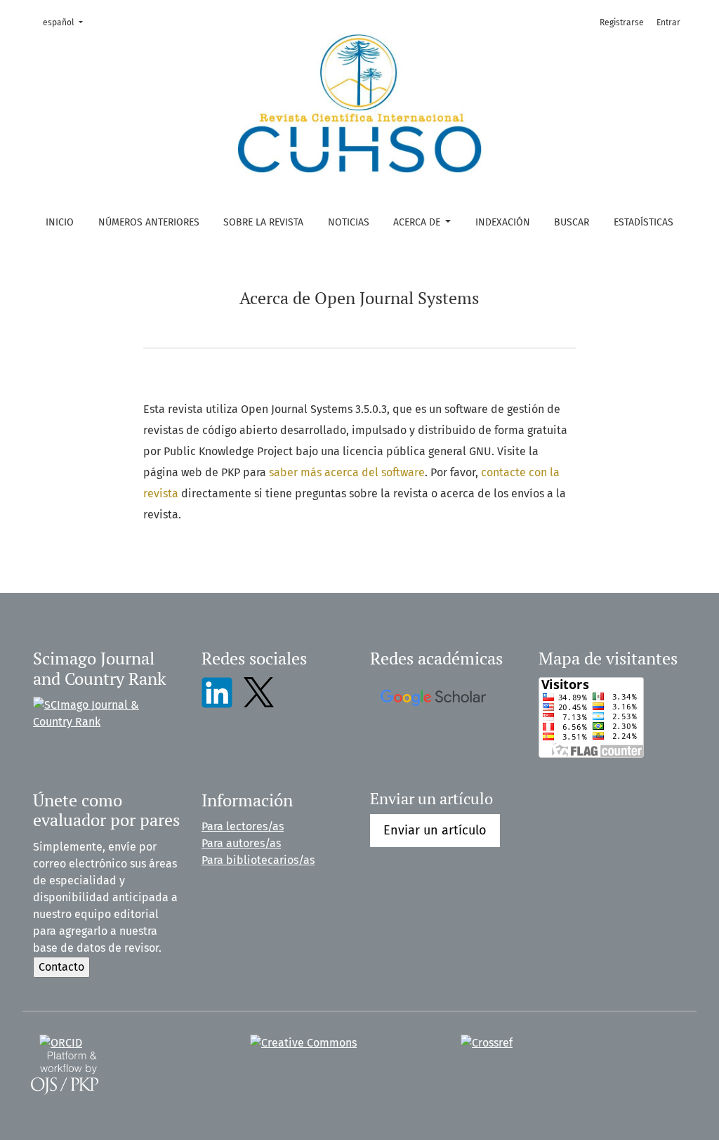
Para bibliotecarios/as (258, 860)
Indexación (502, 222)
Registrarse (622, 22)
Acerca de (418, 222)
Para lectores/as (243, 826)
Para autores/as (241, 843)
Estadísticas (643, 222)
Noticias (348, 222)
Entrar (668, 22)
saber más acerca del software (347, 472)
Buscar (571, 222)
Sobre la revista (263, 222)
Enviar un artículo (435, 830)
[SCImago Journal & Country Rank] (106, 713)
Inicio (60, 222)
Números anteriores (148, 222)
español (67, 22)
